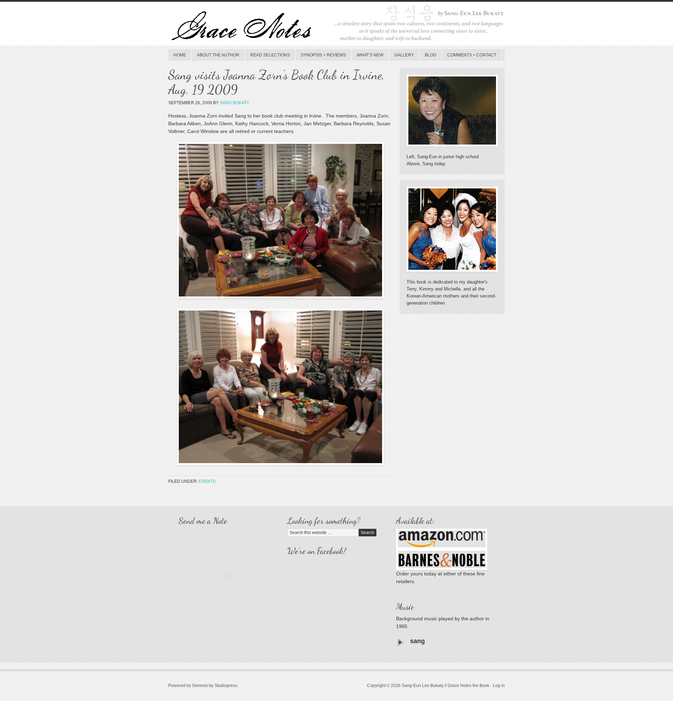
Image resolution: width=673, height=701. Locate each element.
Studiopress (226, 685)
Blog (430, 55)
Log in (499, 685)
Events (207, 481)
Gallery (404, 55)
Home (180, 55)
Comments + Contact (471, 55)
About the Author (218, 55)
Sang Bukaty (234, 102)
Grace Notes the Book (336, 25)
